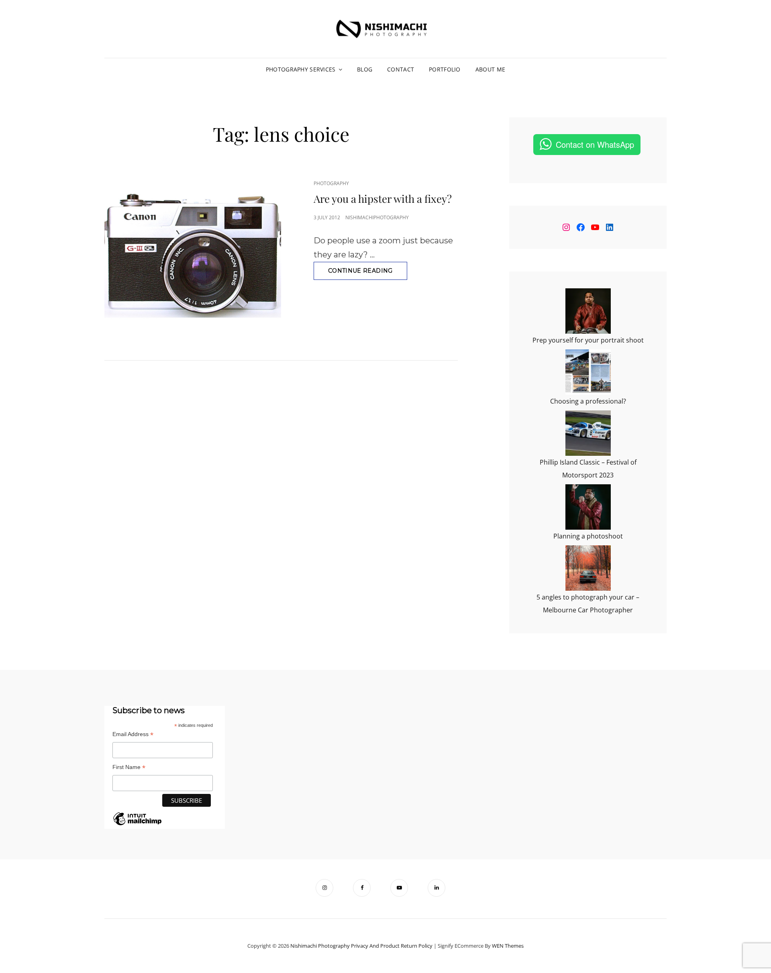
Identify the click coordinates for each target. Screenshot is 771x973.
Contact (400, 69)
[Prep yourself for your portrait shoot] (588, 311)
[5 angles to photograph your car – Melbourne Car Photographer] (588, 568)
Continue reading (367, 273)
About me (490, 69)
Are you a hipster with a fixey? (383, 199)
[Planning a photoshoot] (588, 507)
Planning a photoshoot (588, 536)
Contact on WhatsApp (595, 144)
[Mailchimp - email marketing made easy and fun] (137, 824)
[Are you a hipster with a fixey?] (192, 253)
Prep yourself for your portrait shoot (588, 340)
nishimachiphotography (377, 217)
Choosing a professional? (588, 401)
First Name (128, 767)
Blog (364, 69)
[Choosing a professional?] (588, 372)
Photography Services (301, 69)
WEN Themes (508, 945)
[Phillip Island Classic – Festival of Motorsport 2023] (588, 433)
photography (331, 183)
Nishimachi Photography (320, 945)
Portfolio (445, 69)
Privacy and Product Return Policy (391, 945)
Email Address (132, 734)
